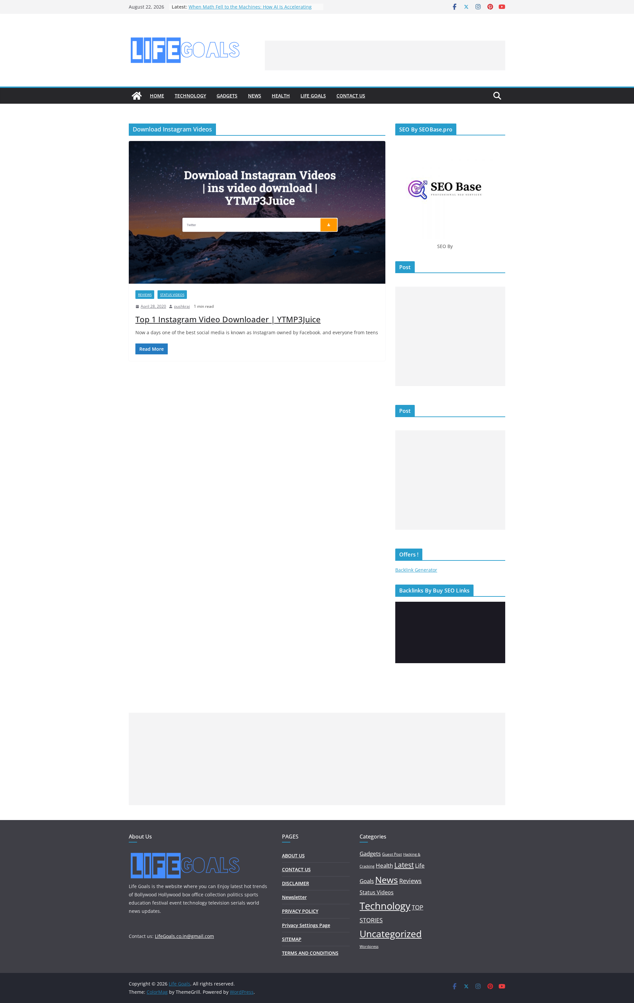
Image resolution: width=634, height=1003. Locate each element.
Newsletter (294, 897)
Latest (404, 865)
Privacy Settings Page (306, 925)
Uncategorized (391, 933)
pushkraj (182, 306)
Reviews (145, 294)
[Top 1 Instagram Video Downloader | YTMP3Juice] (257, 212)
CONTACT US (350, 95)
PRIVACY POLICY (300, 911)
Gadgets (227, 95)
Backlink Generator (416, 570)
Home (157, 95)
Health (281, 95)
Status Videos (172, 294)
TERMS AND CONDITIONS (310, 953)
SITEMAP (291, 939)
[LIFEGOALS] (185, 853)
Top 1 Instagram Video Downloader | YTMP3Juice (228, 319)
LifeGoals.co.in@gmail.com (184, 936)
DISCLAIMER (295, 883)
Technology (190, 95)
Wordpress (369, 946)
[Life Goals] (137, 96)
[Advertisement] (385, 55)
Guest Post (392, 854)
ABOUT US (293, 855)
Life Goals (313, 95)
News (254, 95)
